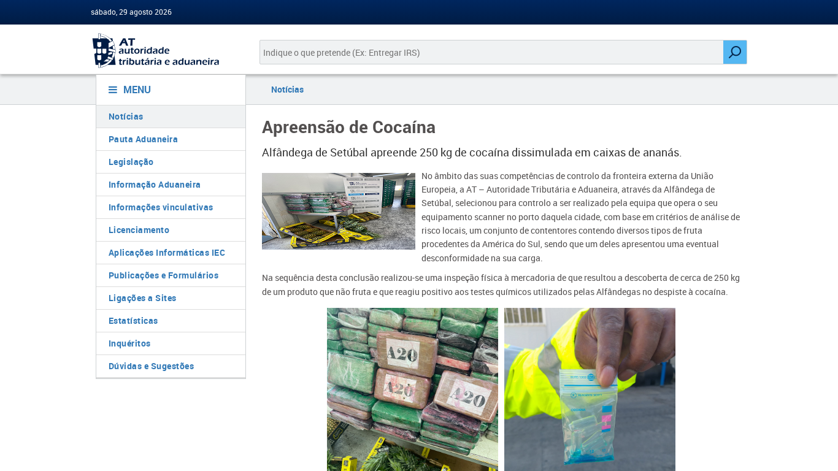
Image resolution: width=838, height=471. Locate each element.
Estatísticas (133, 320)
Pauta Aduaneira (144, 139)
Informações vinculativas (161, 207)
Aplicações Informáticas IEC (167, 252)
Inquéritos (130, 343)
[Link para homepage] (166, 51)
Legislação (131, 161)
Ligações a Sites (143, 298)
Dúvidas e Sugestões (151, 366)
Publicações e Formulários (164, 275)
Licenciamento (139, 230)
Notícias (126, 116)
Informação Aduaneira (155, 184)
